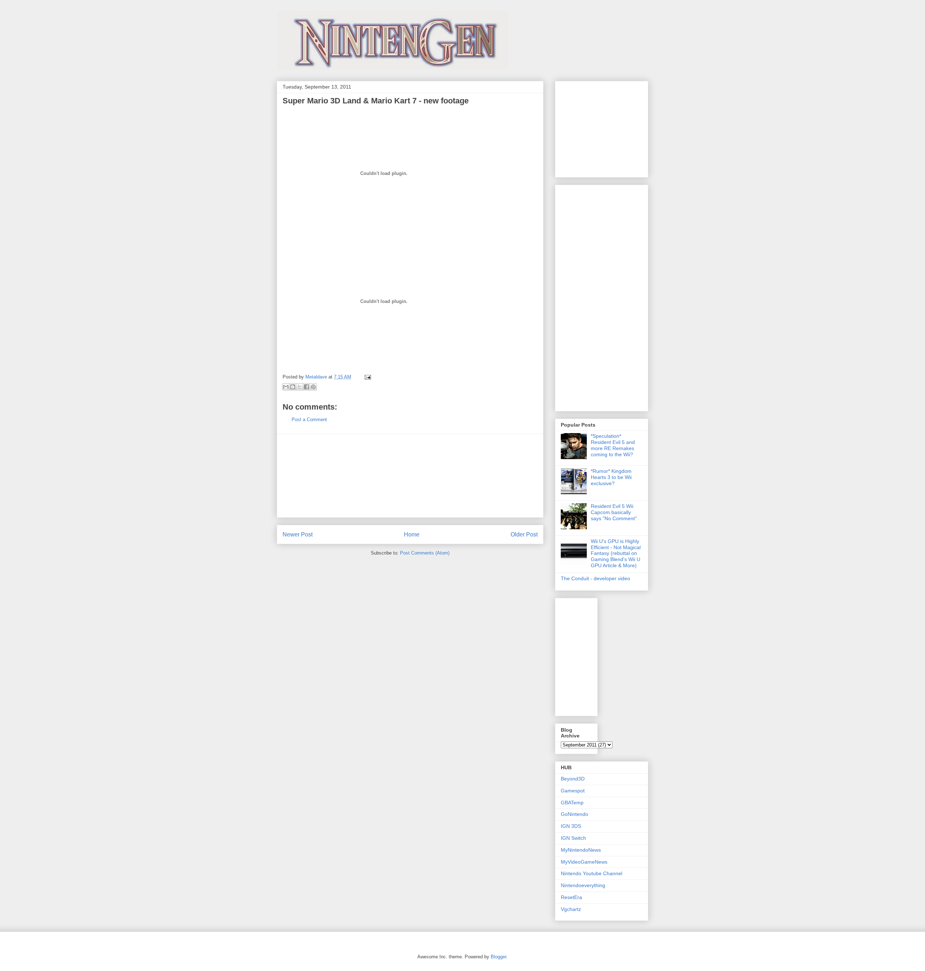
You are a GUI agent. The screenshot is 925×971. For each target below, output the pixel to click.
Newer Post (298, 534)
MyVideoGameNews (584, 862)
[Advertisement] (410, 476)
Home (412, 534)
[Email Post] (366, 377)
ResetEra (571, 897)
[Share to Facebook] (306, 386)
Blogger (498, 956)
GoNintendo (574, 814)
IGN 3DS (571, 826)
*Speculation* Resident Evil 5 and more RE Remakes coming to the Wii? (613, 445)
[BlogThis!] (292, 386)
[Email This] (285, 386)
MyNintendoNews (581, 850)
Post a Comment (309, 419)
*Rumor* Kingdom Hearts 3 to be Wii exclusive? (611, 477)
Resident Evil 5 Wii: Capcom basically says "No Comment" (614, 512)
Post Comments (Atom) (424, 553)
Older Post (524, 534)
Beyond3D (573, 779)
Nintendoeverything (583, 885)
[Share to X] (299, 386)
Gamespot (573, 791)
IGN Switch (573, 838)
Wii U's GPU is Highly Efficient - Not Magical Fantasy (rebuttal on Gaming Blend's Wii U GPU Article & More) (616, 553)
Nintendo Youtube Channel (591, 873)
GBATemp (572, 802)
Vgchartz (571, 909)
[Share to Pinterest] (313, 386)
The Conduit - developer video (595, 578)
